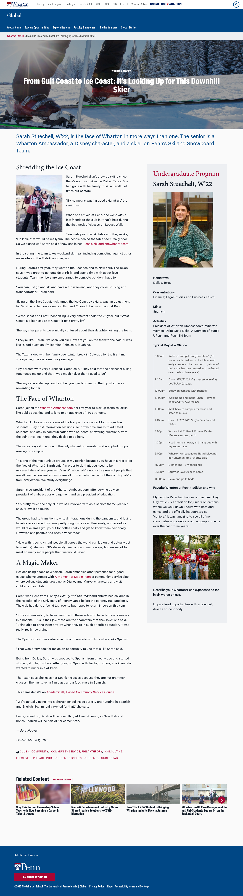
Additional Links (24, 855)
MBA (98, 4)
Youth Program (55, 4)
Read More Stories (62, 780)
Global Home (14, 27)
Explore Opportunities (37, 27)
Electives (23, 758)
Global (83, 886)
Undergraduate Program (186, 174)
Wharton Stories (15, 36)
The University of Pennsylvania (60, 886)
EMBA (106, 4)
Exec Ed (124, 4)
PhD (115, 4)
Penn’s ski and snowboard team (105, 244)
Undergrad (71, 4)
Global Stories (129, 27)
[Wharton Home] (17, 4)
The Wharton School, (32, 886)
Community (39, 752)
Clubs (24, 752)
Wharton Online (139, 4)
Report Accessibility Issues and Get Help (128, 886)
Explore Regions (61, 27)
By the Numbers (108, 27)
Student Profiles (69, 758)
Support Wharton (35, 877)
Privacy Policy (96, 886)
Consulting (114, 752)
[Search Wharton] (236, 4)
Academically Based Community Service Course (80, 692)
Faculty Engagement (85, 27)
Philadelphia (43, 758)
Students (91, 758)
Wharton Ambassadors (56, 408)
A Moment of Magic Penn (73, 577)
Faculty (40, 4)
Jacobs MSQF (86, 4)
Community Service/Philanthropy (76, 752)
